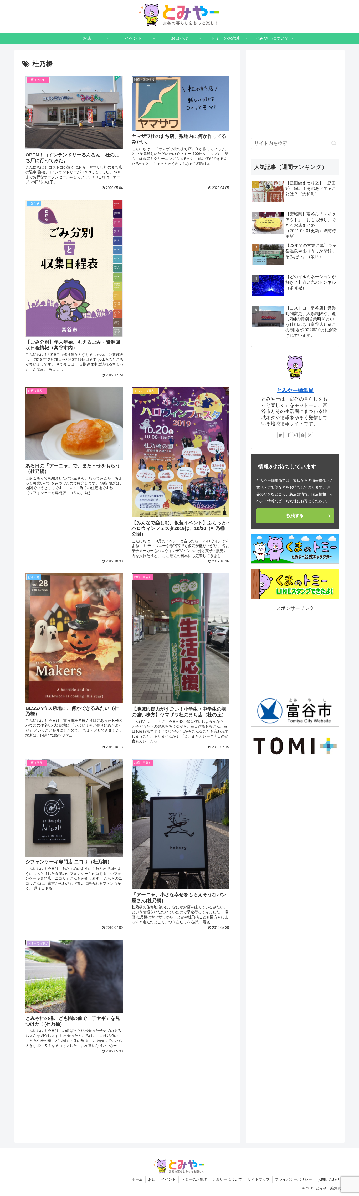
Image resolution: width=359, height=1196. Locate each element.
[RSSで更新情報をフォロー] (310, 435)
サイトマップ (259, 1179)
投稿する (295, 515)
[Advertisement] (181, 234)
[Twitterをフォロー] (280, 435)
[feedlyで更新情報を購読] (302, 435)
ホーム (137, 1179)
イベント (168, 1179)
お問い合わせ (328, 1179)
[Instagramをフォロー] (295, 435)
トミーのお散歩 (194, 1179)
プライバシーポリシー (293, 1179)
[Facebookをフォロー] (288, 435)
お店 (152, 1179)
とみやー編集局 (295, 390)
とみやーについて (227, 1179)
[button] (334, 143)
